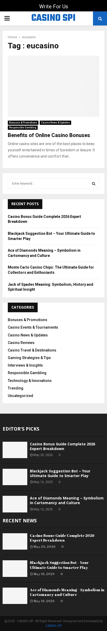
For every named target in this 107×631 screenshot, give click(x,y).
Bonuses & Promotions (23, 122)
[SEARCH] (93, 183)
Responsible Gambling (22, 127)
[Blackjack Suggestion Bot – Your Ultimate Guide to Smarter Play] (15, 477)
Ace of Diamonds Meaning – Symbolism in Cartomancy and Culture (67, 500)
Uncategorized (20, 396)
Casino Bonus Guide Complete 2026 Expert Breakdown (62, 446)
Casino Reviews (21, 343)
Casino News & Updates (55, 122)
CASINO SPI (53, 18)
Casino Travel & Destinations (32, 350)
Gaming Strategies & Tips (29, 358)
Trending (15, 388)
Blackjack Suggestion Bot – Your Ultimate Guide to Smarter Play (60, 473)
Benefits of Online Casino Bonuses (49, 135)
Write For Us (53, 6)
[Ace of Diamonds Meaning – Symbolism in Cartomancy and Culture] (15, 504)
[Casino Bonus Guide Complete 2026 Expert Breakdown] (15, 450)
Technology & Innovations (30, 381)
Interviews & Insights (25, 365)
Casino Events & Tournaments (33, 327)
